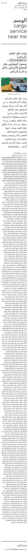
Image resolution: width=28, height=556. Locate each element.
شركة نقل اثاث (14, 372)
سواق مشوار (23, 313)
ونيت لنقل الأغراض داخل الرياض (14, 486)
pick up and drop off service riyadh (17, 172)
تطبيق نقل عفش (7, 216)
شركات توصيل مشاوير (21, 357)
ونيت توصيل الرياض (11, 480)
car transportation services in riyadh (11, 157)
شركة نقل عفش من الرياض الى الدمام (12, 376)
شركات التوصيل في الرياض (13, 351)
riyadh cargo (6, 174)
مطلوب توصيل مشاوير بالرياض (15, 404)
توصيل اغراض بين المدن (16, 225)
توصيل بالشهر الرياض (13, 233)
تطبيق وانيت (24, 218)
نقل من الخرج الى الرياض (20, 463)
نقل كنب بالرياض (13, 461)
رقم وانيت (20, 294)
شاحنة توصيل (17, 347)
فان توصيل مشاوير (22, 393)
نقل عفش (6, 435)
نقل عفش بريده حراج (9, 442)
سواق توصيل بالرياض (17, 307)
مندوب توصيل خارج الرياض (15, 414)
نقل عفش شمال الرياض (10, 450)
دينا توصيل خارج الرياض (21, 273)
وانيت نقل (24, 473)
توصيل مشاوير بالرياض (10, 252)
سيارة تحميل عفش (7, 319)
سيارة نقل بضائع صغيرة (21, 328)
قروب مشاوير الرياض (21, 395)
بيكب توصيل (10, 206)
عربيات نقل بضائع (8, 387)
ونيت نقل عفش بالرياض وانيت (19, 511)
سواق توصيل (15, 305)
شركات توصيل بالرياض (21, 353)
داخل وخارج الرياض (22, 269)
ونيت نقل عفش (6, 507)
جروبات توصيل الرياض (16, 262)
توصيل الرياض (18, 231)
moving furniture (11, 170)
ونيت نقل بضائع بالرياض (16, 503)
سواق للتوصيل (14, 311)
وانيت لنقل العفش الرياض (10, 471)
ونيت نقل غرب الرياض (17, 522)
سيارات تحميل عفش (14, 313)
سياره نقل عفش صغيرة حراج (15, 345)
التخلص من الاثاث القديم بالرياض (14, 201)
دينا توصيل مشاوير (9, 273)
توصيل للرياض (23, 248)
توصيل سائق (21, 239)
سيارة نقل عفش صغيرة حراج (9, 336)
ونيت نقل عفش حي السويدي (12, 514)
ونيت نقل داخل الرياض (17, 505)
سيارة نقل (24, 326)
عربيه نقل (24, 391)
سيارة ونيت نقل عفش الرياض (19, 338)
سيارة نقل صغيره (8, 332)
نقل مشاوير (5, 461)
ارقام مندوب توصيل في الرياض (11, 193)
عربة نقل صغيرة (18, 387)
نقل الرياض (15, 427)
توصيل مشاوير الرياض (13, 250)
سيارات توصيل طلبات (17, 315)
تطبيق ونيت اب (9, 218)
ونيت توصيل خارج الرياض (12, 482)
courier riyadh (9, 161)
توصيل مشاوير (23, 250)
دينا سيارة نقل (10, 275)
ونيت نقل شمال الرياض (17, 507)
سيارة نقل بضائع (7, 326)
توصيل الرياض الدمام (8, 231)
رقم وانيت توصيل (12, 294)
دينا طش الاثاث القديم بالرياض (9, 277)
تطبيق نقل (24, 214)
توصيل (25, 220)
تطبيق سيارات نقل (14, 210)
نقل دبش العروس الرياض (16, 435)
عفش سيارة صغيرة (7, 391)
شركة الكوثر (22, 3)
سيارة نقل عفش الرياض (11, 334)
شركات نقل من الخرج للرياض (19, 362)
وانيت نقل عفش (7, 473)
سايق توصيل (15, 303)
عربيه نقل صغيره (16, 391)
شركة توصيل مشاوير (21, 368)
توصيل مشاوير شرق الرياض (15, 256)
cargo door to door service (9, 159)
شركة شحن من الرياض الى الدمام (14, 370)
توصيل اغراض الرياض (17, 222)
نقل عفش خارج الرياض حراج (12, 446)
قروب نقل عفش (10, 395)
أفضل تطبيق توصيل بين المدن (14, 182)
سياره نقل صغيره (12, 343)
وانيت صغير (24, 469)
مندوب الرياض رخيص (17, 408)
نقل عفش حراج (12, 444)
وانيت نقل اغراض (16, 473)
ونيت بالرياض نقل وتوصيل (15, 478)
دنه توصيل (4, 269)
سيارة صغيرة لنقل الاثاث (13, 322)
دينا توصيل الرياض (6, 271)
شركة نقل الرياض (17, 374)
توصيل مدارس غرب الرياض (12, 248)
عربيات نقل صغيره (22, 389)
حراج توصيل (7, 262)
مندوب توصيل (19, 410)
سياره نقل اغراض (12, 341)
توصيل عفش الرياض (18, 246)
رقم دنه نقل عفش (17, 290)
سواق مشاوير (6, 311)
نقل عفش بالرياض (12, 438)
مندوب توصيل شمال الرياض (9, 416)
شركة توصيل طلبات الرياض (11, 366)
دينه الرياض (14, 288)
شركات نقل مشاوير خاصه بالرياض (13, 360)
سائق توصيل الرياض (10, 298)
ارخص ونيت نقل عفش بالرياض (14, 187)
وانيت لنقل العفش (22, 471)
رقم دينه (10, 290)
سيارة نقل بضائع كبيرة (18, 330)
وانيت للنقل (17, 469)
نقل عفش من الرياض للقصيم (16, 457)
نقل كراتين (21, 461)
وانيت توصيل (18, 467)
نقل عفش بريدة (20, 442)
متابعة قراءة (13, 146)
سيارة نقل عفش (22, 334)
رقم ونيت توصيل (20, 296)
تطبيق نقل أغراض (16, 214)
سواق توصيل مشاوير (17, 309)
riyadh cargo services (17, 174)
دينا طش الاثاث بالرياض (21, 279)
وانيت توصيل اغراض (9, 467)
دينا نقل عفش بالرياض (15, 284)
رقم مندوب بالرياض (18, 292)
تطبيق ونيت (17, 218)
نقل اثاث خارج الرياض (17, 423)
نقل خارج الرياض (14, 433)
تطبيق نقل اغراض (6, 214)
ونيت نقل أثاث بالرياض (11, 494)
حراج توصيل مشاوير (11, 265)
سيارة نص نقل (8, 324)
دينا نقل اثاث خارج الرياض (17, 281)
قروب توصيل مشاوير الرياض (9, 393)
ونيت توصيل (19, 480)
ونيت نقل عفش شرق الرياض (15, 518)
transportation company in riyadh (15, 180)
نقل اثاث (9, 421)
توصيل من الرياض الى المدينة (11, 258)
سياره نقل (20, 341)
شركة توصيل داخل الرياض (16, 364)
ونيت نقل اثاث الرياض (16, 499)
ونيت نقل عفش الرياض (21, 509)
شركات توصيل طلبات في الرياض (14, 355)
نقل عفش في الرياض (12, 452)
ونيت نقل (20, 494)
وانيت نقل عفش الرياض (21, 475)
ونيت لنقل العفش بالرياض (12, 490)
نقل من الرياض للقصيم (21, 465)
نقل (13, 421)
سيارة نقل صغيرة (7, 330)
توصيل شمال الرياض (7, 241)
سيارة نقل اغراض (16, 326)
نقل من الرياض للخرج (7, 463)
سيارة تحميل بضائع (18, 319)
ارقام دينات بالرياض (7, 189)
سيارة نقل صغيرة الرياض (20, 332)
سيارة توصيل (23, 322)
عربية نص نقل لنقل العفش (9, 389)
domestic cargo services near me (15, 163)
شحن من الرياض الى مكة (14, 349)
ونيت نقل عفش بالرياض (8, 509)
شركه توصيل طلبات (14, 383)
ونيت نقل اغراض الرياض (16, 501)
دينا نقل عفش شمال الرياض (12, 286)
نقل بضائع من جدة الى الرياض (11, 431)
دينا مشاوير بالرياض (9, 279)
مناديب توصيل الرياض (17, 406)
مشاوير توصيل (14, 400)
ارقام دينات (16, 189)
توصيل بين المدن (15, 235)
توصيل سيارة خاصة (12, 239)
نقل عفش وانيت (12, 459)
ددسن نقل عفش (12, 269)
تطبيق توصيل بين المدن (12, 208)
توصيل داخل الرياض (11, 237)
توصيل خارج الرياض (22, 237)
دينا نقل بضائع (7, 281)
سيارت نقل (8, 338)
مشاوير (21, 400)
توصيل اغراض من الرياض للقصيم (14, 229)
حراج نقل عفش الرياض (9, 267)
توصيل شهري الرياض (21, 244)
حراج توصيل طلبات (22, 265)
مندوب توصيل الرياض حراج (20, 412)
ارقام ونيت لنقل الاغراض (20, 195)
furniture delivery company (15, 168)
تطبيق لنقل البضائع (18, 212)
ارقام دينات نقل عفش (21, 191)
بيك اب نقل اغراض (18, 206)
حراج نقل (17, 267)
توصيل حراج (7, 235)
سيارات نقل (14, 317)
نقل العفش (8, 427)
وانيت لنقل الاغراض (9, 469)
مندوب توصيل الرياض (9, 410)
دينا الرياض (24, 271)
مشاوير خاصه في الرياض (16, 402)
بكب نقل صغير (8, 203)
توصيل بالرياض (23, 233)
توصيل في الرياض (7, 246)
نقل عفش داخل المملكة (10, 448)
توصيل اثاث (20, 220)
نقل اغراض (8, 423)
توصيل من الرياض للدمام (20, 260)
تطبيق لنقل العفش (8, 212)
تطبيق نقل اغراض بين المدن (20, 216)
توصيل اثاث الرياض (11, 220)
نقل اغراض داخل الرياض (12, 425)
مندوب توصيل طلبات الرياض (19, 419)
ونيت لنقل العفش (14, 488)
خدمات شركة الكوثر (16, 155)
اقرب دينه (17, 199)
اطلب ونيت (10, 195)
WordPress (14, 549)
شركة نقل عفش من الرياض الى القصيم (17, 379)
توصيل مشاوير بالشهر (21, 254)
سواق (20, 305)
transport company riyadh (14, 178)
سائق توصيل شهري (11, 301)
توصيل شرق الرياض (18, 241)
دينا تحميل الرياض (16, 271)
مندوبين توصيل (19, 421)
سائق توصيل (19, 298)
